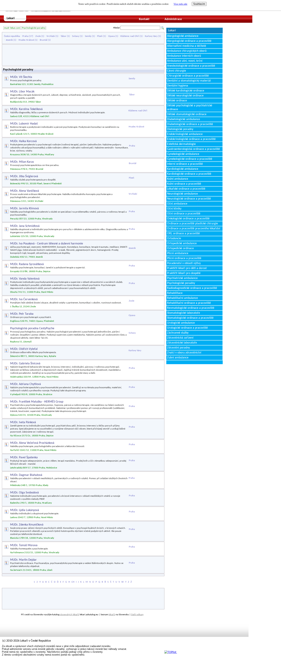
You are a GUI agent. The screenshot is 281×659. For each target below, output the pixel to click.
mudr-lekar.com (12, 28)
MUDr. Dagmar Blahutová (26, 475)
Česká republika (12, 36)
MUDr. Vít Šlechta (21, 77)
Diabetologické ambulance (183, 119)
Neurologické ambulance (182, 193)
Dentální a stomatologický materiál (189, 80)
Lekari (11, 18)
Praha (25, 36)
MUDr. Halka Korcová (23, 141)
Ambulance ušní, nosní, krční (184, 60)
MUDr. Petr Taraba (21, 313)
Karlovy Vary (151, 36)
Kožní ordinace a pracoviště (184, 183)
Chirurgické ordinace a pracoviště (188, 75)
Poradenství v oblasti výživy (184, 263)
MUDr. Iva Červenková (24, 299)
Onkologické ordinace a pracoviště (188, 218)
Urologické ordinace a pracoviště (187, 327)
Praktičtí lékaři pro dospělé (184, 273)
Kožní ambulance (177, 178)
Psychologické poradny (33, 28)
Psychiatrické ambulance (182, 278)
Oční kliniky (174, 208)
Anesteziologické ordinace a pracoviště (191, 65)
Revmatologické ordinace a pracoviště (190, 308)
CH (72, 582)
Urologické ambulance (181, 322)
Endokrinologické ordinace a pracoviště (191, 139)
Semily (88, 36)
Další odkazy (137, 614)
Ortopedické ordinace (180, 248)
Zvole (38, 36)
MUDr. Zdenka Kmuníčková (26, 524)
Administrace (173, 19)
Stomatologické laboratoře (183, 313)
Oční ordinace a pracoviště (183, 213)
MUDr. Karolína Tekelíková (26, 109)
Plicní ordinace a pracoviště (184, 258)
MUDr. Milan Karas (22, 161)
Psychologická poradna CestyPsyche (32, 328)
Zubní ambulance (177, 357)
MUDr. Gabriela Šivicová (25, 363)
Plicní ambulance (177, 253)
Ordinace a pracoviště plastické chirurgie (192, 223)
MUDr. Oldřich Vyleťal (24, 349)
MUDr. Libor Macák (22, 91)
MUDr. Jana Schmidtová (25, 226)
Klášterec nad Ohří (129, 36)
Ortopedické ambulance (182, 243)
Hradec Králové (26, 40)
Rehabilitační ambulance (182, 298)
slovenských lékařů (69, 614)
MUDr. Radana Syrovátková (27, 264)
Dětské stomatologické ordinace (186, 114)
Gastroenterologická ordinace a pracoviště (193, 149)
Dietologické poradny (180, 129)
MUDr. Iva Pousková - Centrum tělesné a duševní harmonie (46, 243)
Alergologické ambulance (182, 36)
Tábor (63, 36)
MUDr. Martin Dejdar (23, 559)
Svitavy (75, 36)
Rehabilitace (175, 293)
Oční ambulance (177, 203)
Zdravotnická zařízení (180, 337)
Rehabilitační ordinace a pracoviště (189, 303)
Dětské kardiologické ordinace (185, 90)
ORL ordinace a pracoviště (183, 233)
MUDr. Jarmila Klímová (24, 208)
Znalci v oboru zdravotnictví (184, 352)
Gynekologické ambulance (183, 154)
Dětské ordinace (177, 100)
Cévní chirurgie (176, 70)
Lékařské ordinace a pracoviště (186, 188)
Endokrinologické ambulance (185, 134)
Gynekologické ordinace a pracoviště (189, 159)
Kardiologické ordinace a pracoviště (189, 173)
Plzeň (99, 36)
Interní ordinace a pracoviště (185, 164)
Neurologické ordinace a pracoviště (189, 198)
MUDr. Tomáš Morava (23, 545)
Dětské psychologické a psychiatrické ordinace (189, 107)
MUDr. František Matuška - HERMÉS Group (36, 401)
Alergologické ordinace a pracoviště (189, 41)
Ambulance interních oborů (184, 55)
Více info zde (180, 3)
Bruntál (43, 40)
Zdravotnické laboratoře (182, 342)
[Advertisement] (83, 55)
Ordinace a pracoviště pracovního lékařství (193, 228)
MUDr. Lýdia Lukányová (24, 510)
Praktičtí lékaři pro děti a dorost (187, 268)
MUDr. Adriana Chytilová (25, 384)
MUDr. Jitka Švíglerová (24, 176)
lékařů (112, 614)
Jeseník (9, 40)
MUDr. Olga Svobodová (24, 492)
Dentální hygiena (177, 85)
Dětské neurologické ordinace (185, 95)
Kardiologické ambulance (182, 169)
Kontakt (144, 19)
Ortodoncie (174, 238)
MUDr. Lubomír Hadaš (24, 123)
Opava (111, 36)
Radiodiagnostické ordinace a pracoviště (192, 288)
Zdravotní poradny (178, 347)
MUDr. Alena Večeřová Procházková (32, 443)
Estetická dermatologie (181, 144)
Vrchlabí (50, 36)
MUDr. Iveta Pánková (23, 422)
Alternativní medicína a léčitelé (186, 46)
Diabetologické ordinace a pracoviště (190, 124)
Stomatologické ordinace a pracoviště (190, 317)
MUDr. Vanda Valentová (25, 278)
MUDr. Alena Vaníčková (24, 190)
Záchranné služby (177, 332)
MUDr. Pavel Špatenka (24, 457)
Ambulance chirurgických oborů (186, 51)
